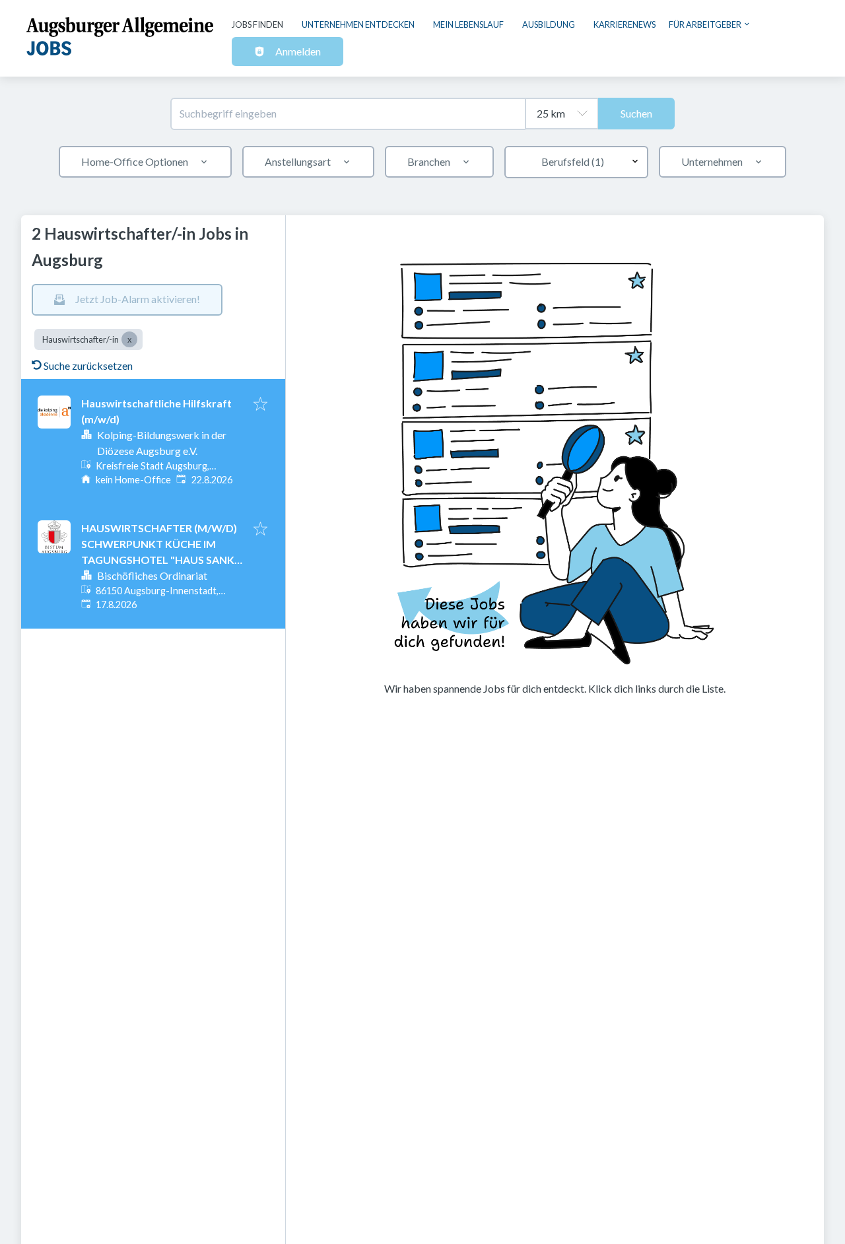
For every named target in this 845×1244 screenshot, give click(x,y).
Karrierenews (624, 24)
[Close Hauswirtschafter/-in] (129, 339)
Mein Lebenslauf (468, 24)
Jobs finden (257, 24)
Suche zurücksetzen (88, 365)
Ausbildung (548, 24)
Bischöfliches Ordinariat (152, 575)
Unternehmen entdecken (358, 24)
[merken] (260, 405)
